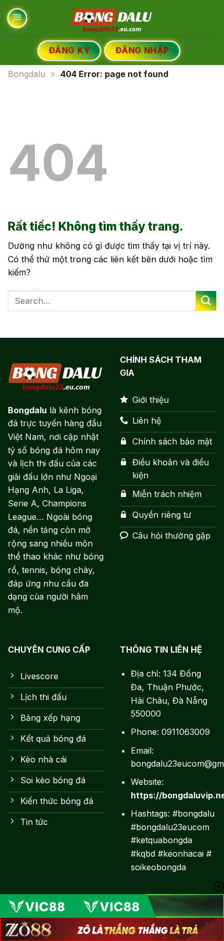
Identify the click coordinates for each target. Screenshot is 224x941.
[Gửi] (206, 301)
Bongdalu (26, 74)
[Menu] (17, 18)
